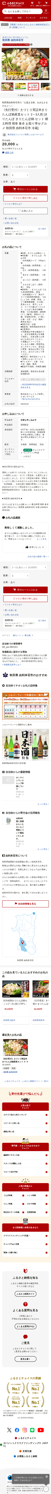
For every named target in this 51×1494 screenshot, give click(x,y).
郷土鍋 (28, 635)
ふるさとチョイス (27, 1438)
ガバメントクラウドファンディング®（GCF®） (25, 1444)
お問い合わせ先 (11, 223)
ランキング (30, 18)
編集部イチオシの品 (11, 1155)
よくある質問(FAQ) (25, 1326)
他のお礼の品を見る (31, 399)
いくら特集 (31, 1195)
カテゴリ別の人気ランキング (15, 1115)
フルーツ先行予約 (11, 1172)
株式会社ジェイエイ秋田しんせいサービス (26, 134)
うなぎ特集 (8, 1195)
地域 (19, 18)
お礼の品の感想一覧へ (37, 556)
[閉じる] (47, 1477)
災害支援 (27, 1451)
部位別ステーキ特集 (11, 1212)
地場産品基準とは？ (12, 664)
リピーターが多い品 (11, 1123)
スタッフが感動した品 (12, 1163)
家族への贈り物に (11, 1252)
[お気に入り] (46, 1489)
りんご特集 (8, 1204)
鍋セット (17, 635)
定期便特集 (31, 1212)
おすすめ (43, 18)
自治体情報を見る (27, 904)
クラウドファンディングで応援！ (17, 1236)
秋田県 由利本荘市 (10, 1072)
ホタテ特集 (31, 1204)
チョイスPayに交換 (11, 1244)
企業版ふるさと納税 (27, 1456)
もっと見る (42, 804)
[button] (46, 12)
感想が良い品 (9, 1132)
